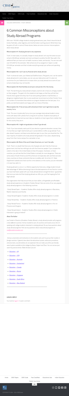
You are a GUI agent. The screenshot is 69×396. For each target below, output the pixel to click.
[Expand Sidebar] (2, 22)
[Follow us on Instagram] (53, 387)
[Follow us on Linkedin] (65, 387)
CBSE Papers (11, 14)
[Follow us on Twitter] (59, 387)
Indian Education (54, 14)
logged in (16, 301)
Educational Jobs (42, 14)
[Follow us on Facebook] (62, 387)
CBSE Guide (21, 14)
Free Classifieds (31, 14)
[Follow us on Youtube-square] (56, 387)
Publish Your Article (7, 18)
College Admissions (13, 23)
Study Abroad (26, 23)
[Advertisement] (34, 325)
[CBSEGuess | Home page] (11, 5)
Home (4, 14)
